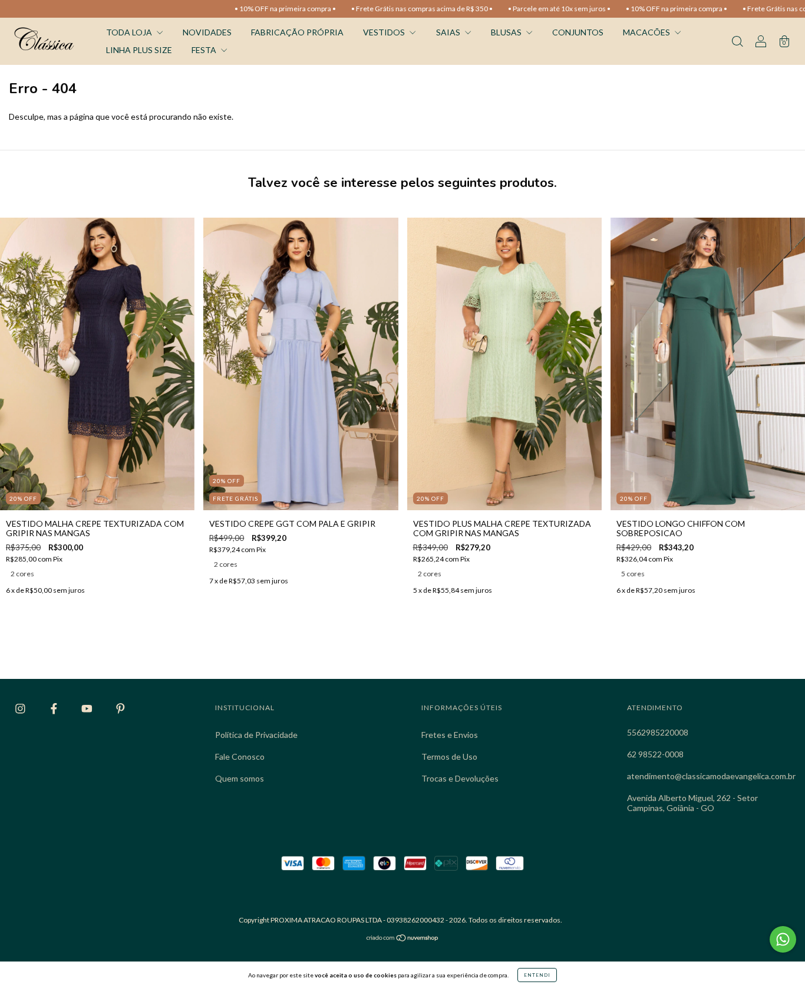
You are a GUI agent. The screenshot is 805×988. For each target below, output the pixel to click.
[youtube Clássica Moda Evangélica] (87, 708)
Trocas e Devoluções (460, 778)
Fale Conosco (240, 756)
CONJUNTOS (577, 32)
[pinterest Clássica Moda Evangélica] (120, 708)
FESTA (205, 50)
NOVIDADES (207, 32)
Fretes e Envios (449, 735)
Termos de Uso (449, 756)
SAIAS (449, 32)
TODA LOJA (130, 32)
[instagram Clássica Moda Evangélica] (21, 708)
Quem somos (239, 778)
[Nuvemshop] (403, 939)
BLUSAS (507, 32)
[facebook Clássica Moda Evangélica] (54, 708)
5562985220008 (657, 732)
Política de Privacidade (256, 735)
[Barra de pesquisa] (737, 42)
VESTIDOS (385, 32)
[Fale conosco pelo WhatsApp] (783, 939)
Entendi (537, 975)
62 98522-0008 (655, 754)
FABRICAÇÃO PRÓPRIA (297, 32)
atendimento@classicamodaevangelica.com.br (711, 776)
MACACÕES (647, 32)
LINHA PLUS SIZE (139, 50)
